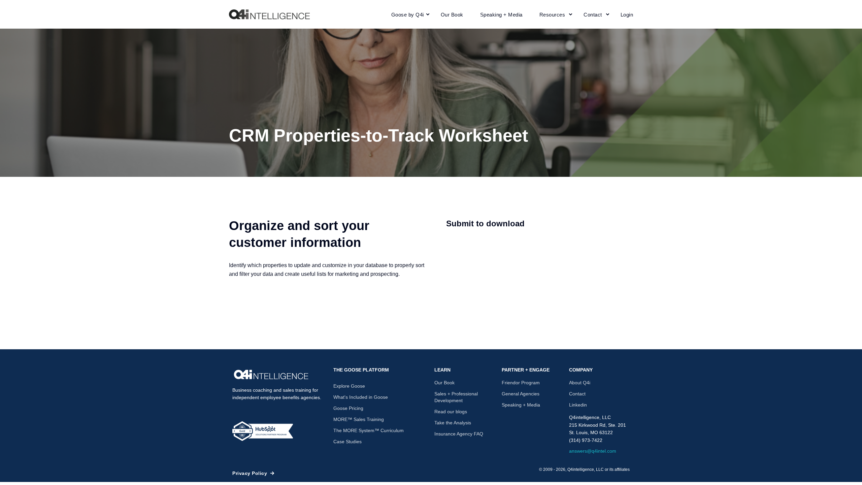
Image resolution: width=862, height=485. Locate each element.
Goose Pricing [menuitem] (348, 408)
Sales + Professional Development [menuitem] (456, 397)
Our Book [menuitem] (444, 382)
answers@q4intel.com (592, 451)
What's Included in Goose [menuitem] (360, 397)
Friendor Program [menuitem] (521, 382)
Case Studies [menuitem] (347, 441)
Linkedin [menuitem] (578, 405)
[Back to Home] (269, 14)
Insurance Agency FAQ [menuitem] (458, 434)
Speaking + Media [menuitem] (521, 405)
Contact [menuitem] (577, 393)
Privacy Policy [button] (249, 473)
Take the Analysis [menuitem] (452, 422)
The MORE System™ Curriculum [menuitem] (368, 430)
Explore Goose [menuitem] (349, 386)
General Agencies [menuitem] (520, 393)
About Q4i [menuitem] (579, 382)
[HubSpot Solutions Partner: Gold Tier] (262, 431)
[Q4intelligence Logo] (271, 374)
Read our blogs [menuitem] (450, 411)
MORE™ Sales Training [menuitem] (358, 419)
